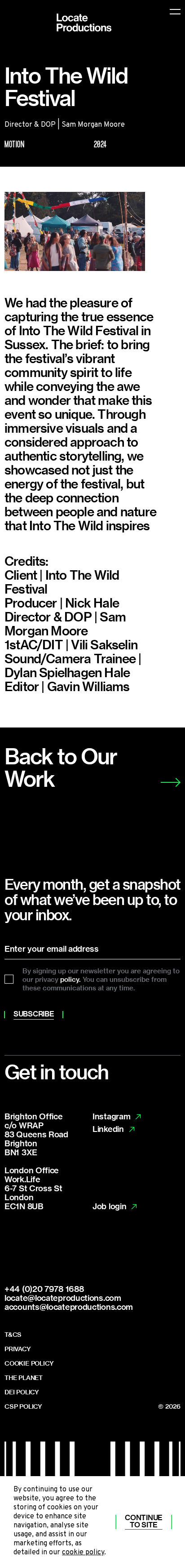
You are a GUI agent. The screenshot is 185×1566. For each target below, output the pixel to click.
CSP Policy (23, 1406)
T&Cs (13, 1335)
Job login (109, 1206)
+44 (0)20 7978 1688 (44, 1288)
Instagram (111, 1116)
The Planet (23, 1378)
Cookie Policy (28, 1363)
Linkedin (108, 1129)
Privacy (17, 1349)
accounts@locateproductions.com (68, 1306)
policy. (70, 979)
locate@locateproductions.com (62, 1297)
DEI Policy (21, 1392)
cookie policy (83, 1552)
